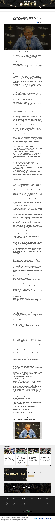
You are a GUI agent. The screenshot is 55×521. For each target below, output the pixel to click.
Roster (7, 499)
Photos (39, 503)
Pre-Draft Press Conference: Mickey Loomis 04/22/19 (24, 419)
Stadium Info (14, 499)
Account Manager (23, 499)
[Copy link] (41, 22)
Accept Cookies (48, 518)
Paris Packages (23, 503)
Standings (7, 504)
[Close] (54, 518)
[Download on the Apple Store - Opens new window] (24, 511)
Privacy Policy (28, 520)
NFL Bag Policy (14, 504)
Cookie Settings (36, 518)
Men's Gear (47, 499)
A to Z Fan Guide (14, 503)
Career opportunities (32, 499)
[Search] (40, 7)
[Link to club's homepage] (2, 8)
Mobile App (39, 508)
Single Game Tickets (23, 504)
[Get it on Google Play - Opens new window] (30, 512)
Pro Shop (47, 498)
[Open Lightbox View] (27, 432)
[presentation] (50, 465)
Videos (39, 504)
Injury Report (7, 503)
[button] (27, 37)
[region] (27, 518)
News (39, 499)
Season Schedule (23, 508)
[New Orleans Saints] (27, 515)
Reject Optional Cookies (42, 518)
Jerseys (47, 503)
